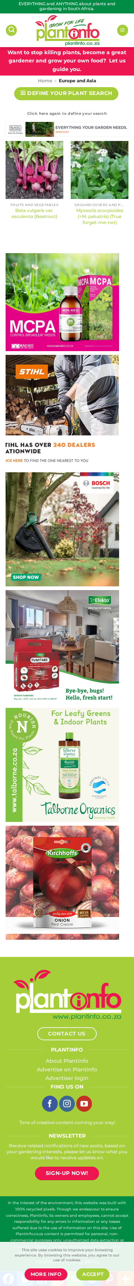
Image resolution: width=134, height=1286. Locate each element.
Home (45, 80)
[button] (11, 30)
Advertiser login (67, 1078)
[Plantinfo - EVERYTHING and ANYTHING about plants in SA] (67, 30)
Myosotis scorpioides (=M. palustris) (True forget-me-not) (99, 216)
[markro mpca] (62, 301)
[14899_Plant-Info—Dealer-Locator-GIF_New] (62, 411)
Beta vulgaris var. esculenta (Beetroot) (34, 213)
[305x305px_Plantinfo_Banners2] (62, 528)
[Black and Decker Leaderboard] (67, 131)
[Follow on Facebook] (50, 1103)
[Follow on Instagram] (67, 1103)
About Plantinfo (67, 1061)
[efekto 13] (62, 646)
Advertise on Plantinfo (67, 1069)
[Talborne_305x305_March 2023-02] (62, 764)
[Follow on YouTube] (84, 1103)
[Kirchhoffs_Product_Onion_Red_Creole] (62, 882)
